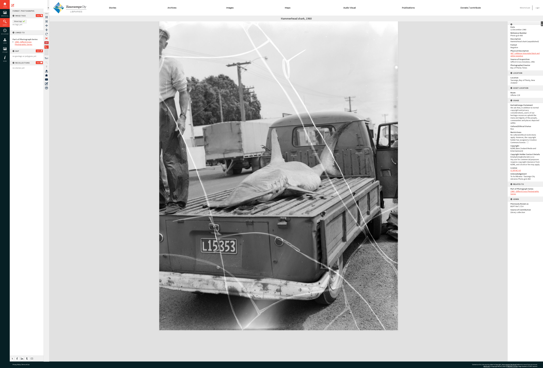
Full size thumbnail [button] (46, 17)
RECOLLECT (486, 366)
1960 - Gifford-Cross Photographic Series (23, 43)
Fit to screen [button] (46, 21)
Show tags (18, 21)
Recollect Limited (512, 366)
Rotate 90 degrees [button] (46, 34)
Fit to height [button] (46, 30)
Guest (528, 8)
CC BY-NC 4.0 (515, 170)
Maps (287, 8)
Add (38, 15)
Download (46, 71)
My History (5, 34)
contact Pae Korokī (511, 364)
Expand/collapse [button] (542, 23)
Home (5, 7)
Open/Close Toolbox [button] (48, 5)
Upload (4, 52)
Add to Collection (46, 75)
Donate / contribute (470, 8)
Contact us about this (46, 79)
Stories (112, 8)
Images (230, 8)
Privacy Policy (17, 364)
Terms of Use (25, 364)
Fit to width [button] (46, 25)
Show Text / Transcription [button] (46, 58)
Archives (172, 8)
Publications (408, 8)
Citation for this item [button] (46, 88)
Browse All (5, 16)
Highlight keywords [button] (46, 67)
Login (5, 43)
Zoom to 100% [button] (46, 38)
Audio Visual (349, 8)
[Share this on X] (12, 357)
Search (5, 25)
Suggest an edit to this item (12, 5)
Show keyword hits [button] (46, 62)
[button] (46, 47)
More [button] (5, 61)
